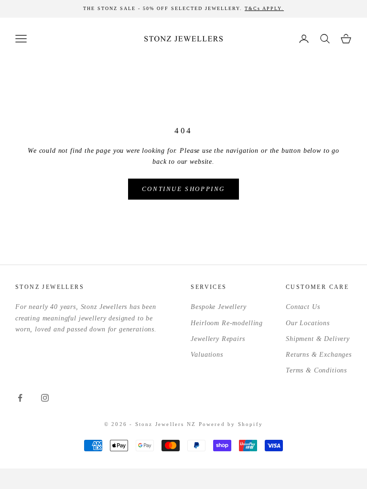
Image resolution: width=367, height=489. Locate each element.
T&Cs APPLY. (264, 8)
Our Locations (308, 323)
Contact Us (303, 306)
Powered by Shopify (231, 424)
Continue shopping (183, 188)
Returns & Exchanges (319, 354)
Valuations (207, 354)
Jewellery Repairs (218, 338)
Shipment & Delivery (318, 338)
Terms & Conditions (316, 370)
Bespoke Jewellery (218, 306)
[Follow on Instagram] (45, 398)
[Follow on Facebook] (20, 398)
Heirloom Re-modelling (227, 323)
